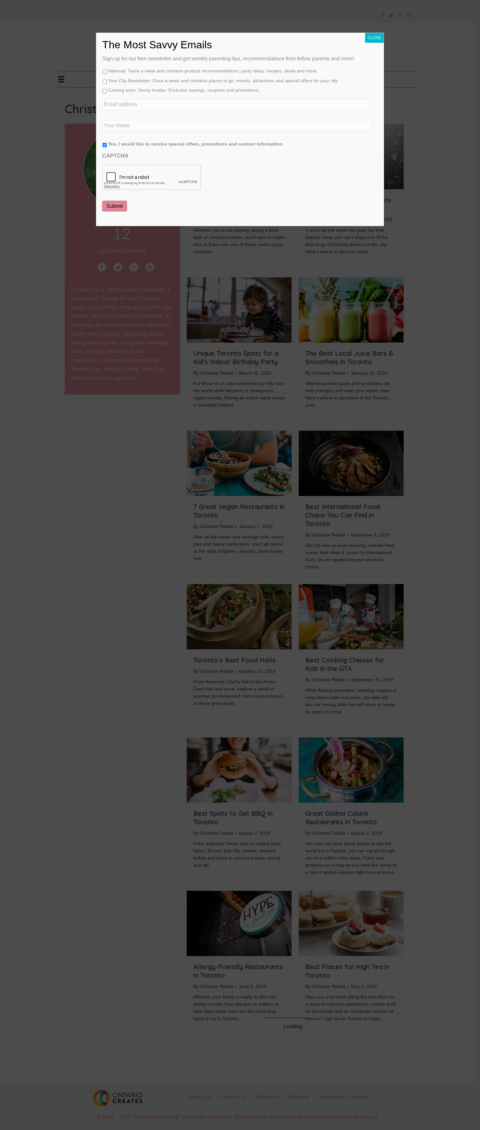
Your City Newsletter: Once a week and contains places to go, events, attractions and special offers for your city (223, 80)
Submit (114, 206)
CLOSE (374, 38)
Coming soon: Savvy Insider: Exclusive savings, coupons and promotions (183, 90)
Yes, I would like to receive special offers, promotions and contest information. (196, 144)
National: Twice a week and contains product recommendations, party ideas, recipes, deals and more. (213, 70)
